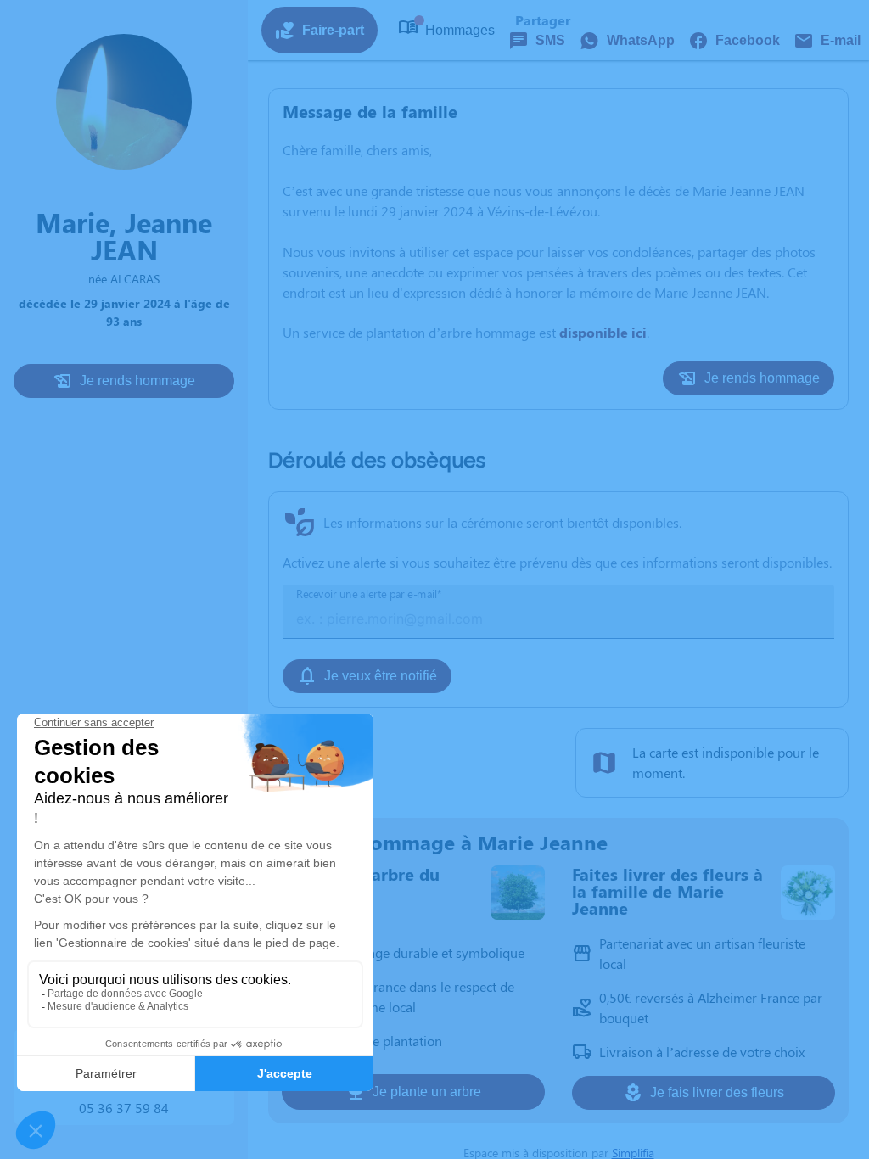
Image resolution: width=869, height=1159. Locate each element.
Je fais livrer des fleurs (717, 1092)
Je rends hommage (137, 380)
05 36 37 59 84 (124, 1108)
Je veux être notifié (380, 676)
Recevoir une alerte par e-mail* (369, 594)
